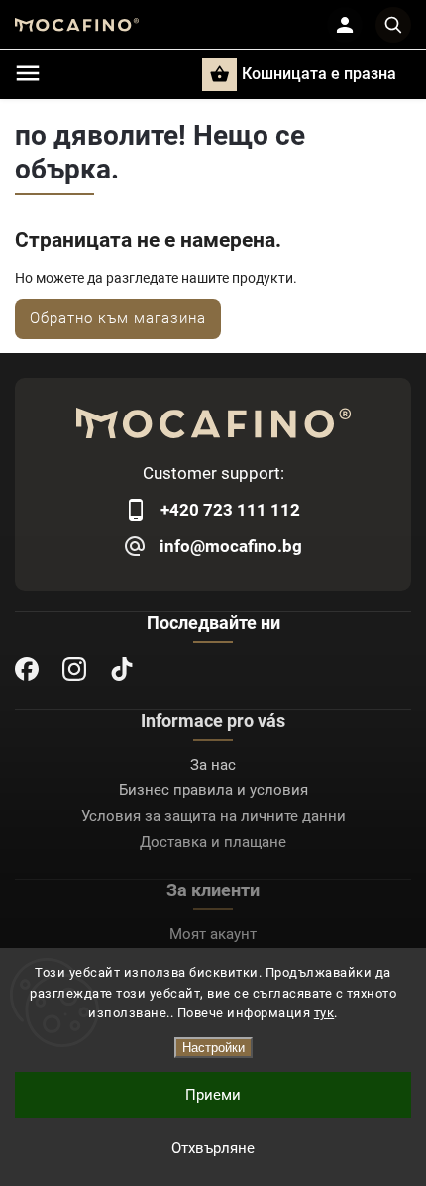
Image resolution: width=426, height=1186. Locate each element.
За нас (213, 764)
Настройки (213, 1047)
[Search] (393, 25)
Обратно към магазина (118, 318)
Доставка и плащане (213, 842)
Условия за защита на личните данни (213, 816)
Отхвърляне (213, 1148)
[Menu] (28, 73)
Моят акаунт (213, 934)
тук (324, 1013)
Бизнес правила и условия (213, 790)
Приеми (213, 1095)
